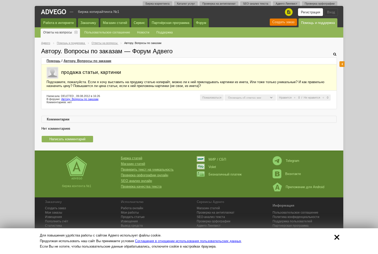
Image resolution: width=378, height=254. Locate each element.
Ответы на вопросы (57, 32)
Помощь (53, 61)
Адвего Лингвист (286, 3)
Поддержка (164, 32)
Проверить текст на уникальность (147, 169)
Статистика (53, 225)
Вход (331, 12)
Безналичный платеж (225, 174)
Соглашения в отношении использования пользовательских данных (188, 241)
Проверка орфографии (320, 3)
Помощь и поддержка (318, 23)
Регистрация (310, 12)
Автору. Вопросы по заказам (87, 61)
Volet (212, 167)
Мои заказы (53, 212)
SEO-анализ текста (255, 3)
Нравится (285, 97)
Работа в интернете (58, 23)
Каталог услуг (186, 3)
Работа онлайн (132, 208)
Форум (201, 23)
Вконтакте (293, 174)
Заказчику (88, 23)
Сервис (139, 23)
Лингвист (209, 225)
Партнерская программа (291, 225)
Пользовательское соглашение (107, 32)
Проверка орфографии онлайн (144, 175)
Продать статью (133, 217)
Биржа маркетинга (157, 3)
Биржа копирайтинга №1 (98, 12)
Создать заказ (283, 22)
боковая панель (342, 64)
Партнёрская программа (170, 23)
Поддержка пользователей (292, 221)
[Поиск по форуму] (334, 54)
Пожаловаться (211, 97)
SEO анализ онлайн (136, 181)
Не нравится (312, 97)
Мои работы (130, 212)
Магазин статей (115, 23)
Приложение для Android (305, 187)
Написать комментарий (67, 139)
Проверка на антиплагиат (219, 3)
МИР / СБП (217, 159)
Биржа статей (131, 158)
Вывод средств (132, 225)
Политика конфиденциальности (296, 217)
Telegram (292, 161)
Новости (143, 32)
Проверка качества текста (141, 186)
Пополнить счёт (56, 221)
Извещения (53, 217)
